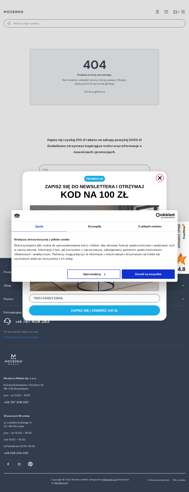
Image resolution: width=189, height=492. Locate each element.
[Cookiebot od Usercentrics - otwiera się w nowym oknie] (158, 216)
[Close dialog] (160, 178)
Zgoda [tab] (39, 226)
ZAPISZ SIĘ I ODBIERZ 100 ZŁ (94, 310)
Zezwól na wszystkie (148, 274)
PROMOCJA (94, 179)
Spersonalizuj (92, 274)
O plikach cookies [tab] (149, 226)
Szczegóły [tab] (94, 226)
